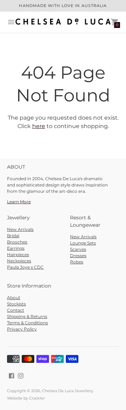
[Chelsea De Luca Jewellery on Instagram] (20, 375)
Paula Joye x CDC (25, 267)
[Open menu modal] (11, 22)
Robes (76, 261)
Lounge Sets (83, 243)
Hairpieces (18, 254)
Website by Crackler (26, 398)
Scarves (78, 249)
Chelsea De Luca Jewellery (67, 390)
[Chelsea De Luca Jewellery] (63, 22)
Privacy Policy (22, 329)
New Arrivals (20, 229)
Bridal (13, 235)
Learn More (19, 201)
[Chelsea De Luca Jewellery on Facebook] (11, 375)
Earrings (15, 248)
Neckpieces (19, 260)
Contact (15, 310)
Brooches (17, 242)
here (38, 126)
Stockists (16, 303)
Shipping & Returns (27, 316)
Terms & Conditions (27, 322)
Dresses (78, 255)
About (13, 297)
